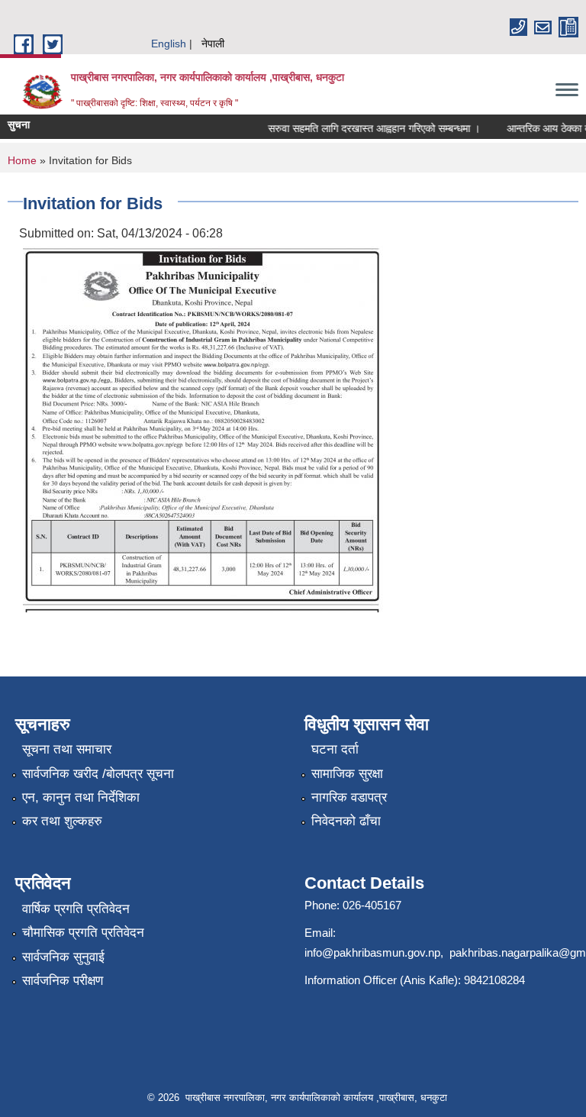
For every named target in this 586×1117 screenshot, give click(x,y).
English (168, 43)
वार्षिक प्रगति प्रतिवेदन (76, 909)
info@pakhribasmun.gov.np (372, 952)
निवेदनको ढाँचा (346, 821)
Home (22, 160)
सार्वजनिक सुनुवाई (63, 957)
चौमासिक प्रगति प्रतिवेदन (83, 932)
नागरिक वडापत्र (349, 797)
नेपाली (212, 43)
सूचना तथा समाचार (66, 749)
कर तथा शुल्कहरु (62, 821)
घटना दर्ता (335, 749)
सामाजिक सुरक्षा (347, 774)
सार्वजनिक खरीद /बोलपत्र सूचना (98, 774)
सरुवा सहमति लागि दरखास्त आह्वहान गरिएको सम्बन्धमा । (365, 128)
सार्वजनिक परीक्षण (62, 980)
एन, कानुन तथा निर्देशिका (81, 797)
